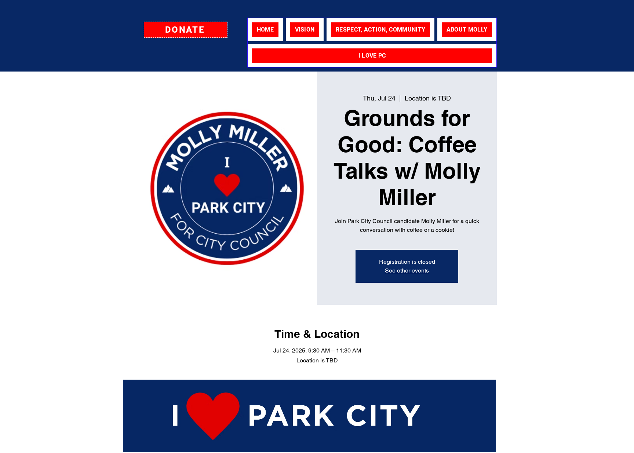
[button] (185, 30)
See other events (407, 270)
